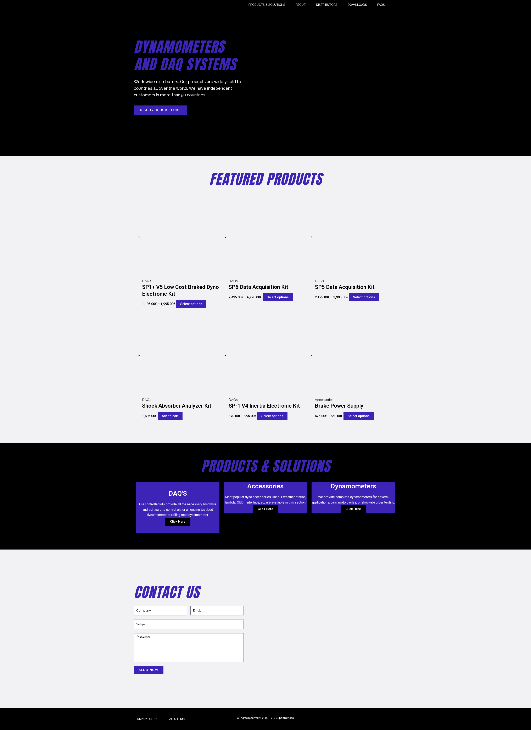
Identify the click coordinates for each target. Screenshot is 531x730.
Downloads (357, 4)
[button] (160, 110)
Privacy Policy (146, 718)
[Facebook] (385, 719)
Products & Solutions (266, 4)
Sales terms (177, 718)
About (301, 4)
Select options (191, 304)
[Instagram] (394, 719)
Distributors (326, 4)
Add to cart (170, 416)
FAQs (381, 4)
